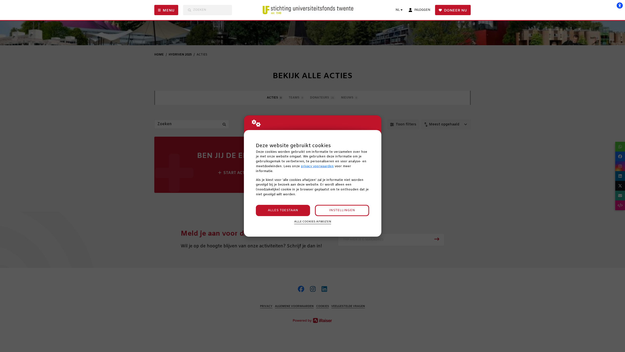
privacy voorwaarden (317, 166)
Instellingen (342, 210)
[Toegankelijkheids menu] (620, 5)
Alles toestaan (283, 210)
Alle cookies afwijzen (312, 222)
